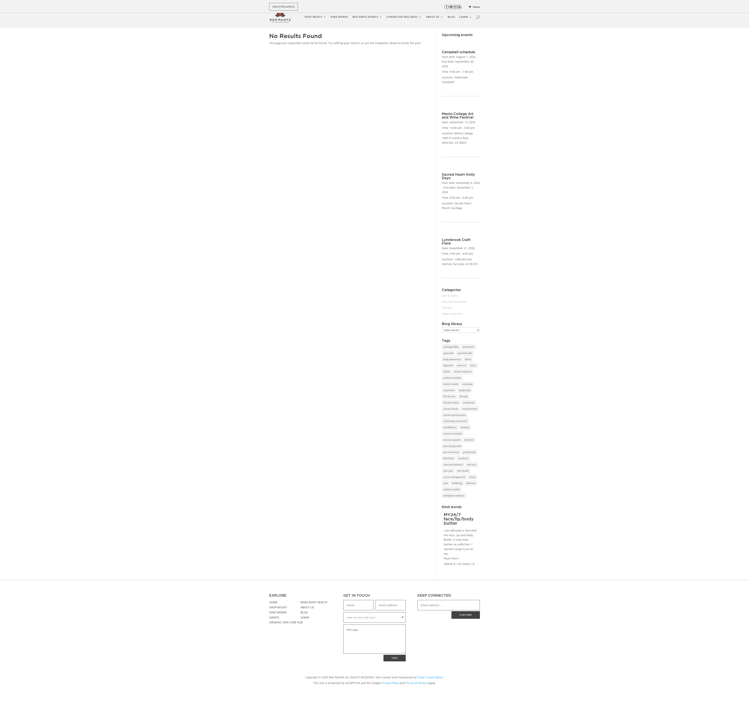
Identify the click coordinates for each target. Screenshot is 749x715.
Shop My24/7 (313, 17)
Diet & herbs (450, 296)
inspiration (449, 390)
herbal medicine (463, 371)
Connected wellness (402, 17)
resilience (463, 458)
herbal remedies (452, 377)
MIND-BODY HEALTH (314, 602)
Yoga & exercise (452, 313)
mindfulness (450, 427)
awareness (468, 346)
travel (472, 477)
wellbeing (457, 483)
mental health (469, 408)
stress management (454, 477)
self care (471, 464)
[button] (452, 558)
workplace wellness (453, 495)
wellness (471, 483)
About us (432, 17)
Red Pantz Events (365, 17)
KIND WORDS (278, 612)
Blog (451, 17)
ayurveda (448, 353)
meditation (469, 402)
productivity (469, 452)
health (446, 371)
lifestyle (463, 396)
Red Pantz (448, 458)
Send (394, 658)
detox (468, 359)
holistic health (450, 384)
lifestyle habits (451, 402)
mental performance (454, 415)
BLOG (304, 612)
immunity (467, 384)
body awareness (452, 359)
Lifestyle (447, 307)
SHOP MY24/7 (278, 607)
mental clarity (450, 408)
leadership (464, 390)
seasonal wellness (453, 464)
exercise (461, 365)
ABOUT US (307, 607)
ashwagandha (451, 346)
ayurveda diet (464, 353)
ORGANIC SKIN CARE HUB (286, 622)
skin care (448, 470)
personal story (451, 452)
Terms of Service (416, 683)
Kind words (339, 17)
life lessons (449, 396)
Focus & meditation (454, 302)
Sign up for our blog (283, 6)
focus (473, 365)
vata (445, 483)
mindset (465, 427)
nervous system (452, 439)
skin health (463, 470)
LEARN (305, 617)
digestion (448, 365)
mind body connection (455, 421)
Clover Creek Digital (430, 677)
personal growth (452, 446)
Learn (463, 17)
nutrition (469, 439)
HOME (273, 602)
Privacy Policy (390, 683)
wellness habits (451, 489)
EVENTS (274, 617)
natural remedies (452, 433)
